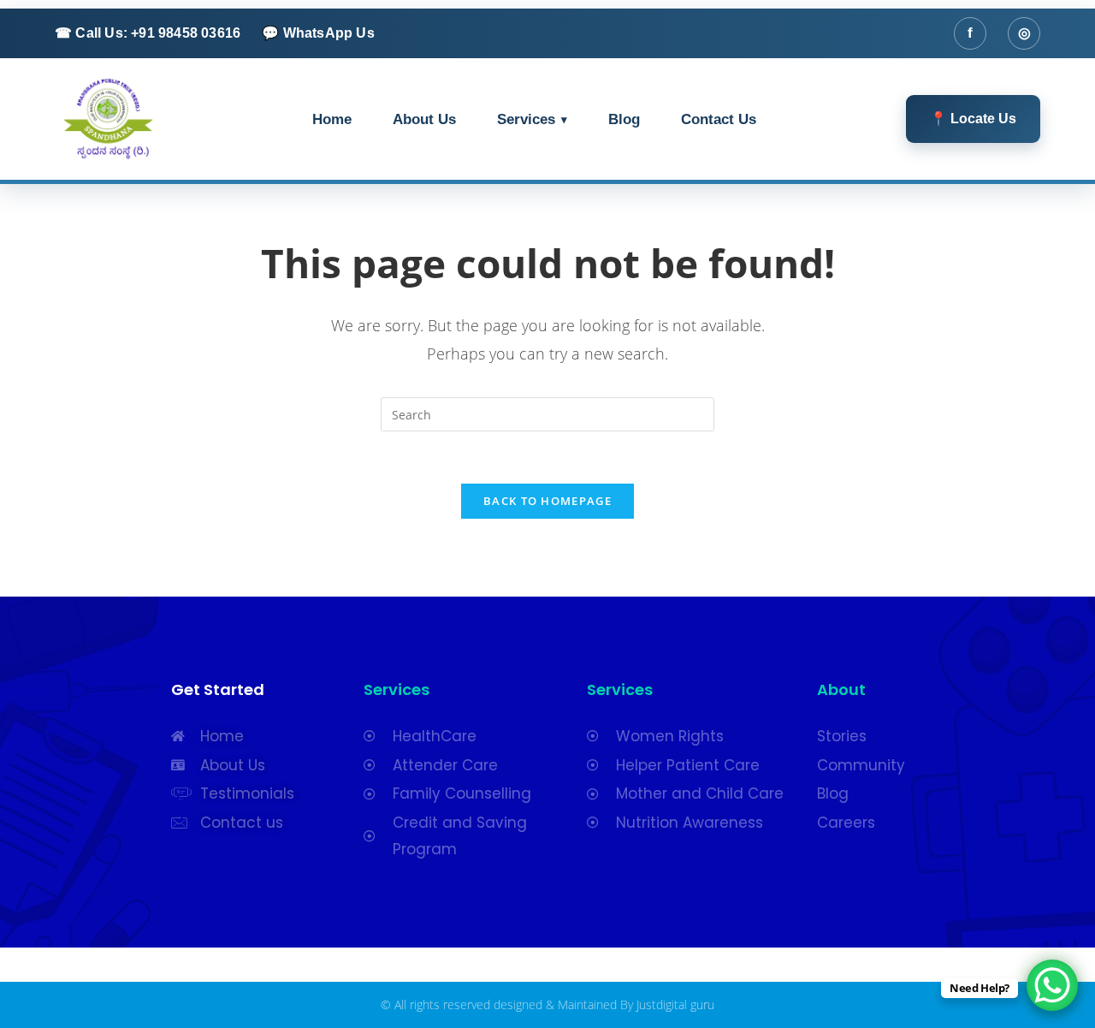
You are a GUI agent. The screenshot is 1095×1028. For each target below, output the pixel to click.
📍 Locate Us (973, 118)
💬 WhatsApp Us (318, 33)
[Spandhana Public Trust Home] (108, 118)
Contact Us (718, 119)
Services (526, 119)
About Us (424, 119)
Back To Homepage (547, 500)
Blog (624, 119)
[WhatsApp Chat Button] (1052, 985)
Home (332, 119)
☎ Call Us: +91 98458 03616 (147, 33)
